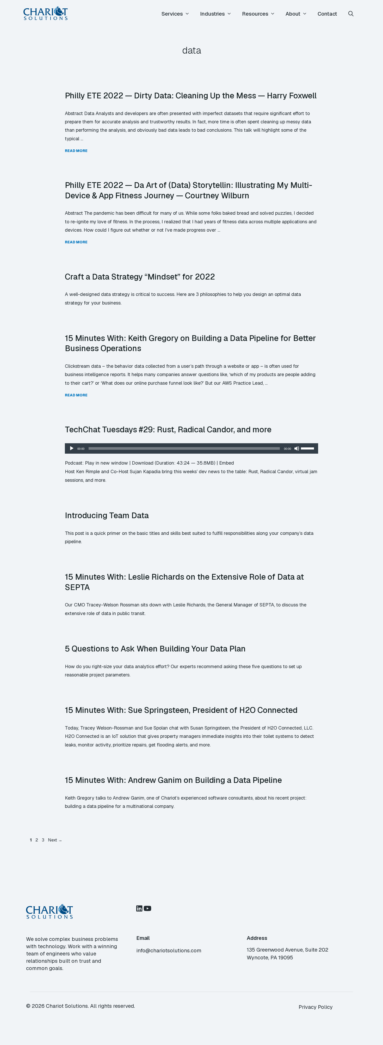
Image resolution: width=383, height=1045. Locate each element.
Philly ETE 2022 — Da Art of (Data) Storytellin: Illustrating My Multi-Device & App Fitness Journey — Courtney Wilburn (188, 190)
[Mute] (296, 448)
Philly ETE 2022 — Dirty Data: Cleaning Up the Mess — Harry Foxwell (191, 95)
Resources (255, 13)
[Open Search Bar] (351, 14)
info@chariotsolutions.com (168, 950)
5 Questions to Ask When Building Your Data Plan (155, 648)
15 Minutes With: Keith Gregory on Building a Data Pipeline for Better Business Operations (190, 343)
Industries (212, 13)
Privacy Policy (316, 1007)
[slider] (308, 448)
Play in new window (106, 463)
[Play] (71, 448)
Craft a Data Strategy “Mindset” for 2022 (140, 276)
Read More (76, 150)
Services (172, 13)
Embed (226, 463)
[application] (191, 448)
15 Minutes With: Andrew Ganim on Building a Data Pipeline (173, 780)
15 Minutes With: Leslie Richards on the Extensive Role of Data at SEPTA (184, 582)
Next (55, 840)
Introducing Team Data (107, 515)
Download (142, 463)
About (293, 13)
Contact (327, 13)
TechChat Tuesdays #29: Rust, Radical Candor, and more (168, 429)
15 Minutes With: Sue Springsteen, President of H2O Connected (181, 710)
